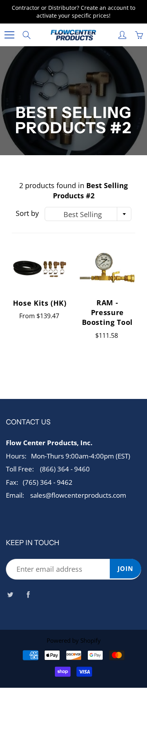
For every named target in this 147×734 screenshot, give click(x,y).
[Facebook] (28, 594)
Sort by (27, 213)
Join (125, 568)
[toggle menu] (9, 35)
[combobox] (88, 214)
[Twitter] (10, 594)
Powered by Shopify (74, 640)
